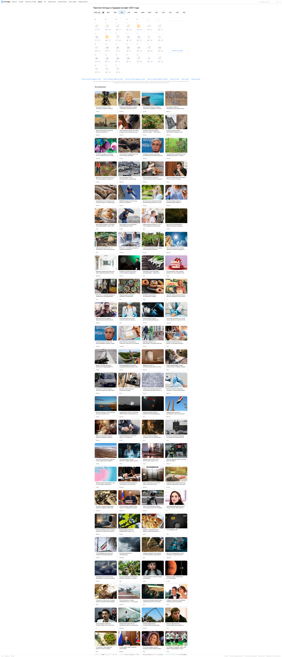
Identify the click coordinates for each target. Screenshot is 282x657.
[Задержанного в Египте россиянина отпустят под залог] (176, 407)
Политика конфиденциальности (236, 656)
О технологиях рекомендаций (250, 656)
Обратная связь (261, 656)
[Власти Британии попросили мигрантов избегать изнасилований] (106, 125)
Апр (129, 12)
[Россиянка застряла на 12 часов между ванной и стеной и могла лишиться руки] (176, 313)
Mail (2, 656)
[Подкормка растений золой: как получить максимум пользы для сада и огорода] (176, 478)
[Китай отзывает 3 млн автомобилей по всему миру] (129, 172)
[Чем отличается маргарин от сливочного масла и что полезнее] (129, 337)
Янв (108, 12)
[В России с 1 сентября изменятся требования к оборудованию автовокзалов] (106, 290)
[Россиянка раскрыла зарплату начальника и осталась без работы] (129, 478)
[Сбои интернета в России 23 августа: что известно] (129, 431)
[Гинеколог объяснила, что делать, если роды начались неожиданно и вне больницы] (176, 337)
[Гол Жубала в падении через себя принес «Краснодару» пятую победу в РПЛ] (176, 642)
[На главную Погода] (6, 2)
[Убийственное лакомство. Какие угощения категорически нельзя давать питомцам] (129, 125)
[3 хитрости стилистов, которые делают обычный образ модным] (106, 595)
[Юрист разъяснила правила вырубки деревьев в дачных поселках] (106, 431)
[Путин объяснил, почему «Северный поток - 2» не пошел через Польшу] (129, 595)
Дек (184, 12)
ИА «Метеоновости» (276, 656)
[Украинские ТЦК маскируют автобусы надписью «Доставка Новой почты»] (106, 384)
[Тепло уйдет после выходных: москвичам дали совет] (129, 219)
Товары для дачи (195, 79)
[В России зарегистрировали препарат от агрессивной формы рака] (176, 384)
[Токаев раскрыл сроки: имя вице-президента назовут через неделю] (106, 337)
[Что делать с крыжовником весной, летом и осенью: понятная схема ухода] (106, 642)
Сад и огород (185, 79)
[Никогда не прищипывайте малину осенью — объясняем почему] (153, 125)
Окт (170, 12)
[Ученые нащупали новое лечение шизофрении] (153, 572)
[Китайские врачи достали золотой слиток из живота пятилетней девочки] (129, 313)
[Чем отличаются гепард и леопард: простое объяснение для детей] (153, 431)
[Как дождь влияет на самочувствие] (129, 548)
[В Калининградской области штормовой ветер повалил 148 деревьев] (129, 360)
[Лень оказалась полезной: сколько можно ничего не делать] (153, 172)
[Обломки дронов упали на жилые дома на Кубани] (176, 454)
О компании (6, 656)
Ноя (177, 12)
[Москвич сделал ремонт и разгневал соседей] (129, 384)
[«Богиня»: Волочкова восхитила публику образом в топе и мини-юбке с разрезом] (176, 290)
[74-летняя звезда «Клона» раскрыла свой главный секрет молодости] (153, 642)
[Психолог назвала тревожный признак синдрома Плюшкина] (106, 501)
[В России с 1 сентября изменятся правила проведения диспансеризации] (129, 243)
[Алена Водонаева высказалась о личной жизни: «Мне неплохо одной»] (176, 501)
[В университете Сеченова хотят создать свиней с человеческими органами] (106, 196)
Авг (156, 12)
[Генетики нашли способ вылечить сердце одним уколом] (129, 454)
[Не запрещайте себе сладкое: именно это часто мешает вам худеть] (176, 266)
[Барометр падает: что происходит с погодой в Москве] (153, 337)
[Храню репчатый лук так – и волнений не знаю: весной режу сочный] (106, 243)
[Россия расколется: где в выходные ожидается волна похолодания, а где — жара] (106, 102)
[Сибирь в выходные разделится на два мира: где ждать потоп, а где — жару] (153, 384)
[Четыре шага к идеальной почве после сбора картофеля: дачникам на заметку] (129, 149)
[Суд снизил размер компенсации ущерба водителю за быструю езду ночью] (153, 595)
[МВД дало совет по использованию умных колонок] (153, 360)
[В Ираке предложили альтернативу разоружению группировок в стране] (153, 619)
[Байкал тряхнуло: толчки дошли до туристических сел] (106, 407)
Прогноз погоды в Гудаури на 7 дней (135, 79)
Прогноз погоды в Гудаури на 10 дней (158, 79)
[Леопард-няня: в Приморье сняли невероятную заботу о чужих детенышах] (176, 149)
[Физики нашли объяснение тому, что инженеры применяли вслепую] (106, 478)
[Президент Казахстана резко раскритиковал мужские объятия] (153, 149)
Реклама (12, 656)
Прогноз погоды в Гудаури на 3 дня (91, 79)
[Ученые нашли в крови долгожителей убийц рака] (153, 313)
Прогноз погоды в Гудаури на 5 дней (113, 79)
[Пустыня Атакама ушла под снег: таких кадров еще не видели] (106, 454)
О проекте (226, 656)
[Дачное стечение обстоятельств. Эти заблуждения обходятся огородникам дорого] (106, 172)
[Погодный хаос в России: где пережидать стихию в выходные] (106, 572)
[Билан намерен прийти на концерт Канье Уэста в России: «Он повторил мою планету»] (106, 619)
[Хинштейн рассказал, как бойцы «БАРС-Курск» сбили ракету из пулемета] (129, 407)
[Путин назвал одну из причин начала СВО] (129, 642)
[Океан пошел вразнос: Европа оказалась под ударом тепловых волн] (153, 102)
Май (135, 12)
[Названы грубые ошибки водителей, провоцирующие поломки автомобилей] (153, 407)
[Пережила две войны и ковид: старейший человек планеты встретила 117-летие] (129, 102)
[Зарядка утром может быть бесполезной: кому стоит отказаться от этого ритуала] (153, 454)
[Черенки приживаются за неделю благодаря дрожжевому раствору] (153, 243)
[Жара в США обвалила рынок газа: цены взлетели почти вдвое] (153, 501)
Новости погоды (174, 79)
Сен (163, 12)
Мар (122, 12)
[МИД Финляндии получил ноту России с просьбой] (129, 196)
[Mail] (2, 2)
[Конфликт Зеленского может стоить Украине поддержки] (129, 266)
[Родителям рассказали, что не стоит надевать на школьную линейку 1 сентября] (153, 219)
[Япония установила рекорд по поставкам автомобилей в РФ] (176, 431)
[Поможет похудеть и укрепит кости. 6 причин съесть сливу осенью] (106, 149)
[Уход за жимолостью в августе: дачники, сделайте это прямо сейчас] (129, 572)
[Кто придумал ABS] (176, 525)
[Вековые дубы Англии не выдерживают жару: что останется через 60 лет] (129, 525)
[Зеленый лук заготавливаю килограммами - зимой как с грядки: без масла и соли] (153, 266)
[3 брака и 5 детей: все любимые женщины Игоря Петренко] (176, 595)
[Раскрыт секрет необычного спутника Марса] (176, 572)
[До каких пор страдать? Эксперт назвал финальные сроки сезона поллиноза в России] (153, 196)
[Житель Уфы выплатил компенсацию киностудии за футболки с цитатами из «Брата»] (176, 619)
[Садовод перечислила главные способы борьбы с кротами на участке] (153, 548)
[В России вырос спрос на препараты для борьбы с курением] (176, 196)
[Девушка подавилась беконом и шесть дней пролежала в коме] (106, 266)
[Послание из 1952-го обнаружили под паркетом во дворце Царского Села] (176, 102)
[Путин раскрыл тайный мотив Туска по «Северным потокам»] (129, 501)
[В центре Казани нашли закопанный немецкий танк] (176, 125)
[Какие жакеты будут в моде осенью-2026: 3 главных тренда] (176, 360)
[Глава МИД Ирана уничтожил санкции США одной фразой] (106, 548)
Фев (115, 12)
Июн (142, 12)
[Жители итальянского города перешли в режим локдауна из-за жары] (176, 243)
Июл (149, 12)
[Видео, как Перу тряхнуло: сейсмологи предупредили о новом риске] (106, 360)
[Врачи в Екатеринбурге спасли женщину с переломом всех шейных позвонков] (176, 548)
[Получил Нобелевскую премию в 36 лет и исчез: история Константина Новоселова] (176, 172)
